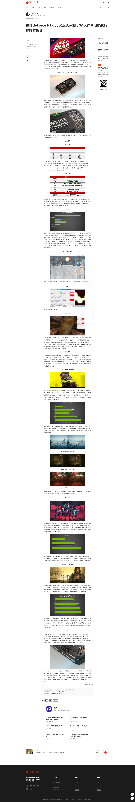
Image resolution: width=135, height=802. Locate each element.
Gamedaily (61, 691)
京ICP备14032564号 (70, 799)
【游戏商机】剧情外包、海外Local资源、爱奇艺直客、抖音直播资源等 (103, 68)
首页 (27, 7)
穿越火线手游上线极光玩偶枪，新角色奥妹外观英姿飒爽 (79, 735)
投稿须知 (77, 789)
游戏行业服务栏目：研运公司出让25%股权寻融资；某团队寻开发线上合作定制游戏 (103, 73)
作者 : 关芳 (34, 13)
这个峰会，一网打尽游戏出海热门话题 (79, 726)
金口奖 (59, 7)
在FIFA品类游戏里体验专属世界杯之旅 (79, 718)
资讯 (33, 7)
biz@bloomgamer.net (57, 693)
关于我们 (77, 782)
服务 (45, 7)
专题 (98, 782)
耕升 (50, 700)
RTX (46, 700)
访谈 (39, 7)
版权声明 (77, 786)
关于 (108, 3)
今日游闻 (99, 786)
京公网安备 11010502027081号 (85, 799)
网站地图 (99, 789)
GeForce (55, 700)
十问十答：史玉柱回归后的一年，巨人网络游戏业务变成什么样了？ (103, 57)
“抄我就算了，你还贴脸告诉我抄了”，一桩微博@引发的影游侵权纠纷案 (103, 50)
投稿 (104, 3)
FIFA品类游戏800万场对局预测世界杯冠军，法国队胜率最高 (55, 718)
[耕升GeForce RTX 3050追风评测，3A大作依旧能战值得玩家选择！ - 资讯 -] (32, 2)
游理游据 (52, 7)
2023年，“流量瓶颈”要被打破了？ (54, 726)
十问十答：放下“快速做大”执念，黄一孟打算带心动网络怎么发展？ (103, 43)
